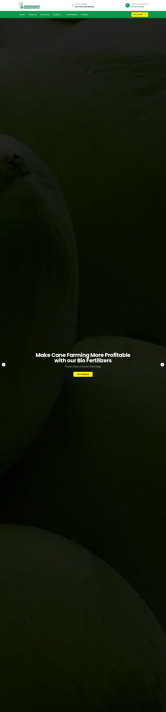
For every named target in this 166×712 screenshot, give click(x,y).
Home (22, 14)
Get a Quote (138, 14)
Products (57, 14)
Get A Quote (83, 374)
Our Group (44, 14)
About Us (32, 14)
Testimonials (72, 14)
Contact (84, 14)
